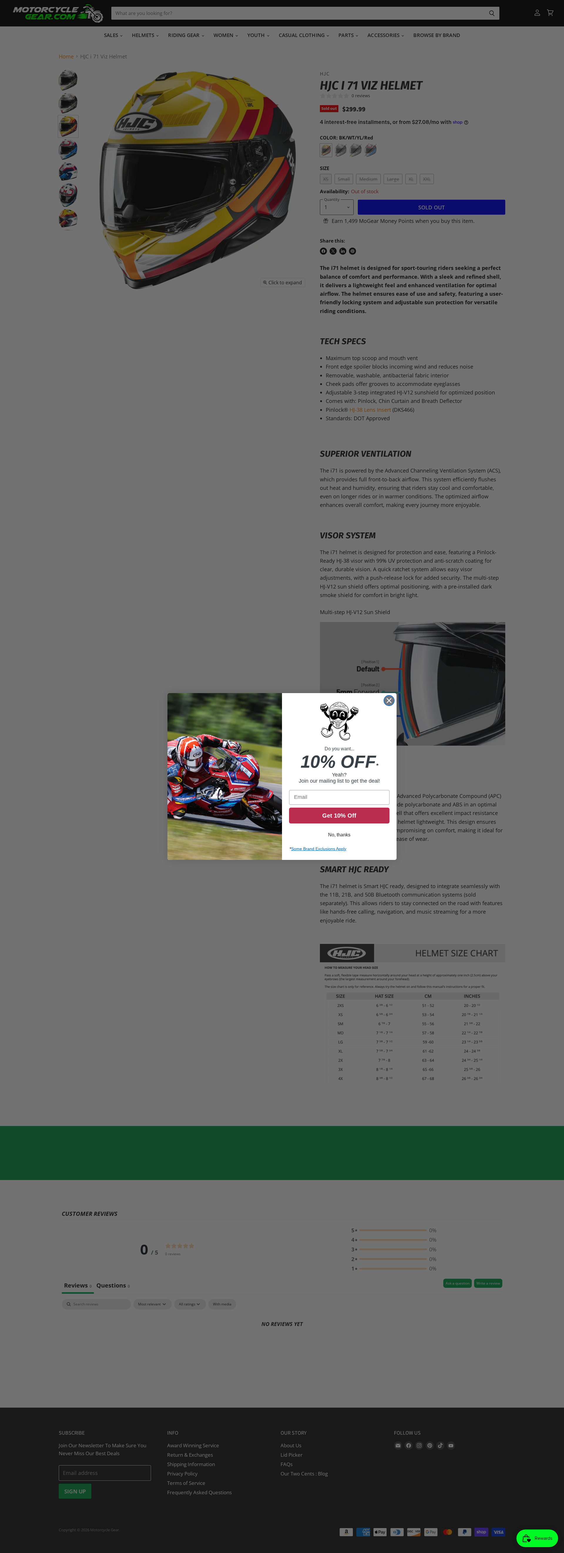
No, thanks (339, 834)
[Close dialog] (389, 700)
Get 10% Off (339, 815)
